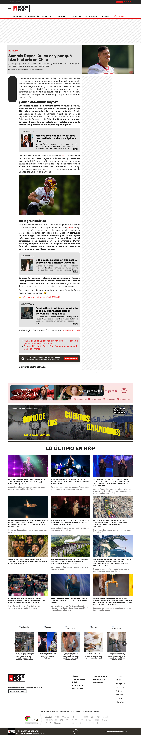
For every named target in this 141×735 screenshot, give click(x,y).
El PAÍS (49, 717)
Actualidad (76, 16)
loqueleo (90, 725)
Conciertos (61, 16)
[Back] (66, 731)
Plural (65, 725)
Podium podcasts (47, 722)
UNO (61, 720)
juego (70, 227)
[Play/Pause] (75, 731)
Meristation (99, 725)
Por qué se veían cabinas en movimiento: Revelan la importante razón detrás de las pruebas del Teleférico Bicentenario (24, 656)
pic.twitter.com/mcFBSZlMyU (46, 297)
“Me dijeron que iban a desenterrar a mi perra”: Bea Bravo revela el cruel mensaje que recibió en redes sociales (116, 656)
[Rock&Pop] (21, 8)
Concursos (105, 16)
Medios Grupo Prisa (31, 723)
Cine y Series (77, 689)
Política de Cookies (73, 711)
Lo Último (17, 16)
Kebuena (105, 720)
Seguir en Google (71, 358)
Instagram (120, 683)
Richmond (47, 725)
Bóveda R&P (119, 16)
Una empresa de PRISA (31, 718)
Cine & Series (91, 16)
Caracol (105, 717)
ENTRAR (119, 2)
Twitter (118, 691)
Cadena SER (86, 717)
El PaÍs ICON (74, 725)
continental (82, 720)
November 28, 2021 (71, 330)
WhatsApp (120, 702)
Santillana (67, 717)
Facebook (119, 687)
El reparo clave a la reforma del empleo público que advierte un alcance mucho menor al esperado (93, 655)
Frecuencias (99, 679)
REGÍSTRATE (128, 2)
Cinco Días (74, 720)
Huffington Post (51, 720)
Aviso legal (45, 711)
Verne (93, 720)
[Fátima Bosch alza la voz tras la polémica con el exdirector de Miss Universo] (47, 642)
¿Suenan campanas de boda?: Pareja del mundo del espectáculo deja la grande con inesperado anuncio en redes (70, 656)
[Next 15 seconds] (80, 731)
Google (118, 676)
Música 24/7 (47, 16)
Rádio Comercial (108, 725)
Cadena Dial (98, 720)
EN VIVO (12, 2)
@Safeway (27, 297)
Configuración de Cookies (91, 711)
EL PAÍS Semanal (87, 720)
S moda (82, 725)
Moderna (57, 725)
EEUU (64, 156)
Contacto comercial (17, 691)
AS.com (91, 717)
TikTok (118, 680)
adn (98, 717)
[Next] (85, 731)
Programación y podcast (117, 731)
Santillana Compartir (77, 717)
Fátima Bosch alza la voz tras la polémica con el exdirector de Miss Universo (47, 655)
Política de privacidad (58, 711)
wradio (67, 720)
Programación (32, 16)
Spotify (118, 698)
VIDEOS (18, 2)
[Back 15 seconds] (71, 731)
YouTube (119, 694)
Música (75, 676)
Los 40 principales (57, 717)
